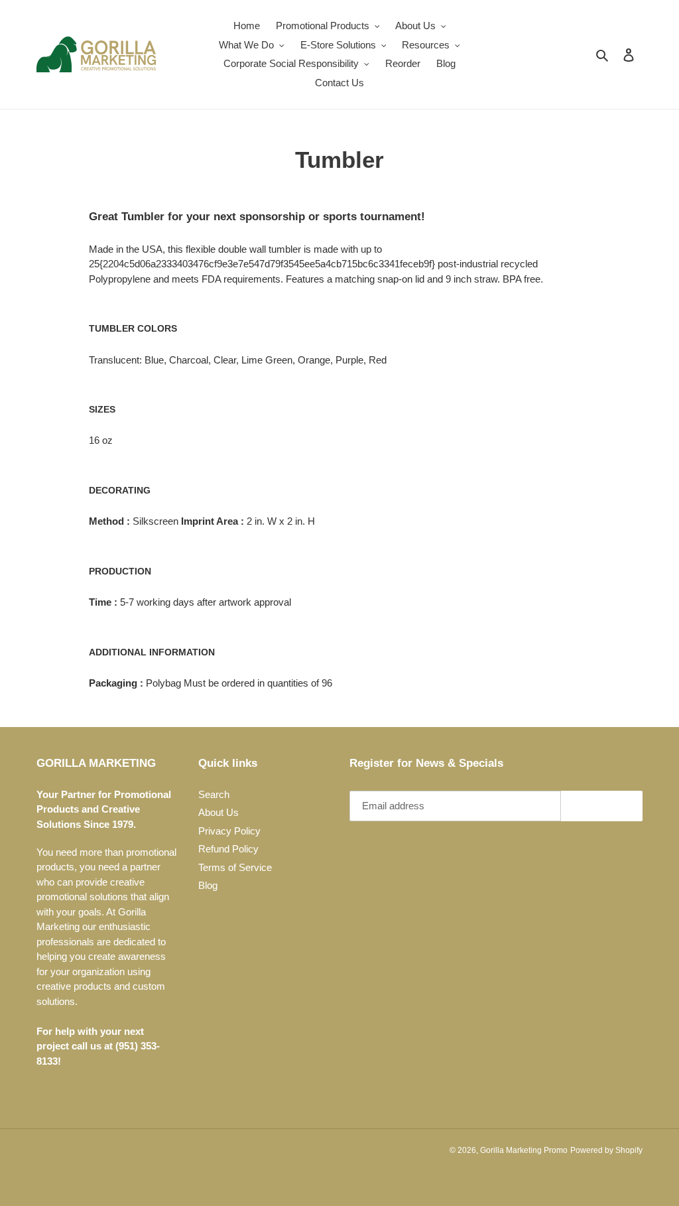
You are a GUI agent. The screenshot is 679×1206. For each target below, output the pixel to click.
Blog (207, 885)
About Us (218, 812)
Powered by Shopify (606, 1150)
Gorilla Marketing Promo (524, 1150)
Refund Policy (228, 848)
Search (213, 794)
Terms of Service (235, 867)
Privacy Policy (229, 831)
